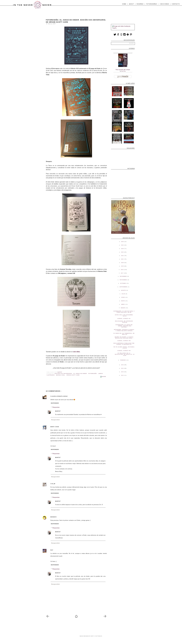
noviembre (123, 279)
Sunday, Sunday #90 (124, 340)
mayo (123, 300)
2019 (122, 266)
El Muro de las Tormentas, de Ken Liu (124, 334)
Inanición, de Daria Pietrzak (117, 123)
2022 (122, 255)
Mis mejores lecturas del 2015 (128, 112)
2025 (122, 245)
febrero (123, 360)
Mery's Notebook (96, 636)
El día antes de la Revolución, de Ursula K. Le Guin (125, 354)
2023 (122, 252)
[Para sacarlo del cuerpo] (122, 66)
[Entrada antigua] (105, 617)
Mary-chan (54, 427)
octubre (123, 283)
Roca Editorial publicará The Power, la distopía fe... (124, 344)
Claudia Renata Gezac (59, 396)
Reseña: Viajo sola (129, 100)
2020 (122, 262)
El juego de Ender (80, 373)
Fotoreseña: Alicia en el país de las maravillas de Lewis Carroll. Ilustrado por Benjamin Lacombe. (117, 116)
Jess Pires (123, 71)
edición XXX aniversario (64, 373)
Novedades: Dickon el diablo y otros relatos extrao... (124, 330)
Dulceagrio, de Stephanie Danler (124, 322)
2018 (122, 269)
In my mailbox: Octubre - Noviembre (128, 136)
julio (124, 293)
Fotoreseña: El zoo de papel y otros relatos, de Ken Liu (117, 137)
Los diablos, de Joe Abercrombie (129, 124)
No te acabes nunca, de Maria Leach (124, 347)
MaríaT (58, 411)
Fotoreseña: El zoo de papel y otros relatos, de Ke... (124, 312)
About (132, 4)
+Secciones (165, 4)
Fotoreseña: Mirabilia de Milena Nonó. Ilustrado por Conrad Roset (129, 91)
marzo (123, 307)
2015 (122, 368)
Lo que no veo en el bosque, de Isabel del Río (117, 102)
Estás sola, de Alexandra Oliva (124, 315)
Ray (51, 550)
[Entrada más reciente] (48, 617)
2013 (122, 375)
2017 (122, 273)
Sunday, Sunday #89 (124, 350)
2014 (122, 371)
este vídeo (76, 351)
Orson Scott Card (73, 375)
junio (123, 297)
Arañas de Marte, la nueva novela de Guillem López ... (124, 337)
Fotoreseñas (152, 4)
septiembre (124, 286)
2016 (122, 364)
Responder (55, 403)
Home (124, 4)
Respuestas (56, 407)
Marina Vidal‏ (61, 375)
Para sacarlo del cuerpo (123, 69)
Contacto (176, 4)
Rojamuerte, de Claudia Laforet (117, 89)
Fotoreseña (92, 373)
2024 (122, 248)
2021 (122, 259)
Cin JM (52, 483)
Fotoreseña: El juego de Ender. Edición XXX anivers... (124, 326)
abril (123, 304)
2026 (122, 241)
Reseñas (140, 4)
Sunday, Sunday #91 (124, 318)
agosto (123, 290)
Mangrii (53, 517)
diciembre (123, 276)
